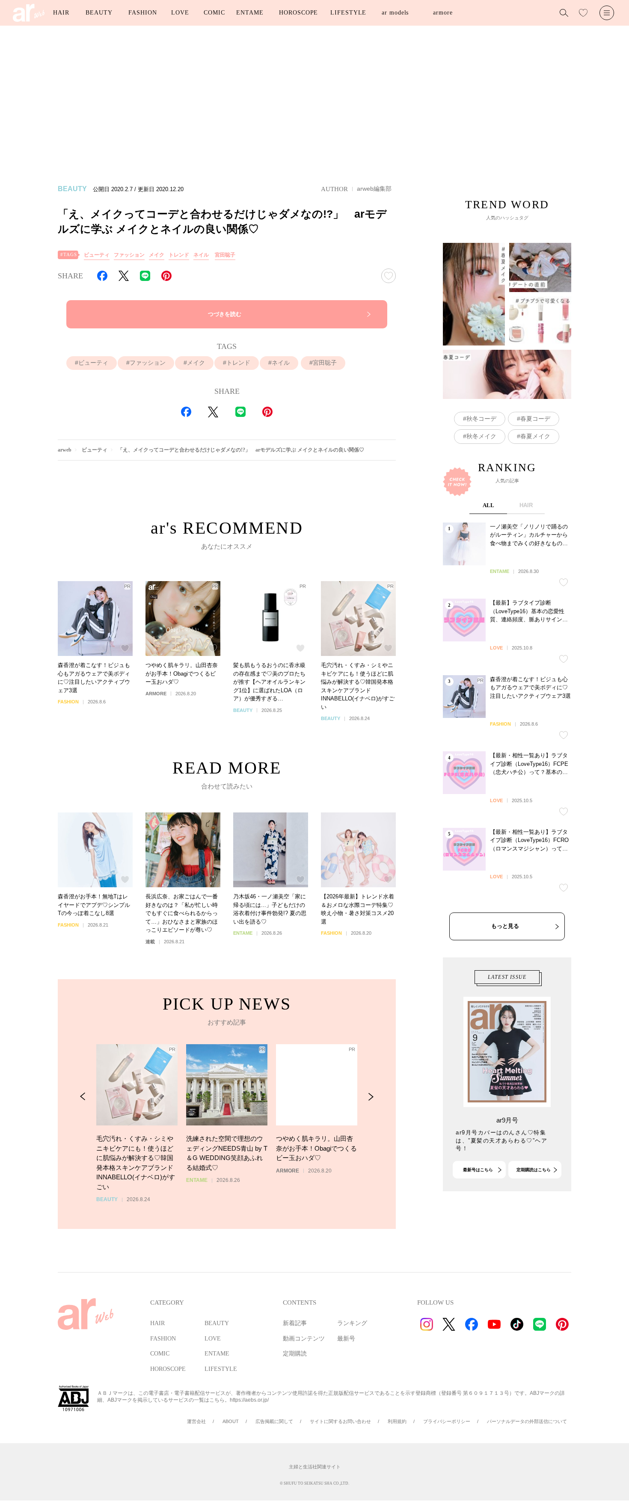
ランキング (352, 1323)
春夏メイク (535, 436)
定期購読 (295, 1353)
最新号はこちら (478, 1169)
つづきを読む (224, 314)
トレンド (179, 255)
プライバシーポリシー (446, 1421)
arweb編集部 (374, 188)
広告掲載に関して (274, 1421)
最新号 (346, 1338)
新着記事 (295, 1323)
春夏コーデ (535, 418)
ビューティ (97, 255)
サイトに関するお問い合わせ (340, 1421)
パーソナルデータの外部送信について (527, 1421)
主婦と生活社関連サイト (315, 1466)
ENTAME (249, 12)
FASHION (142, 12)
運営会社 (196, 1421)
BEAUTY (99, 12)
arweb (64, 450)
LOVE (180, 12)
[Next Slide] (371, 1096)
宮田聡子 (225, 255)
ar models (395, 12)
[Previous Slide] (83, 1096)
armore (442, 12)
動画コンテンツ (304, 1338)
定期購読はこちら (533, 1169)
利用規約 (397, 1421)
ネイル (201, 255)
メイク (156, 255)
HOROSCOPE (298, 12)
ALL (488, 505)
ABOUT (231, 1421)
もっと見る (505, 926)
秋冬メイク (481, 436)
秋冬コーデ (481, 418)
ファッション (129, 255)
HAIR (61, 12)
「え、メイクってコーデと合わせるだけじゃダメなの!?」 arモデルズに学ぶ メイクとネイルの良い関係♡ (241, 450)
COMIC (214, 12)
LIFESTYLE (348, 12)
